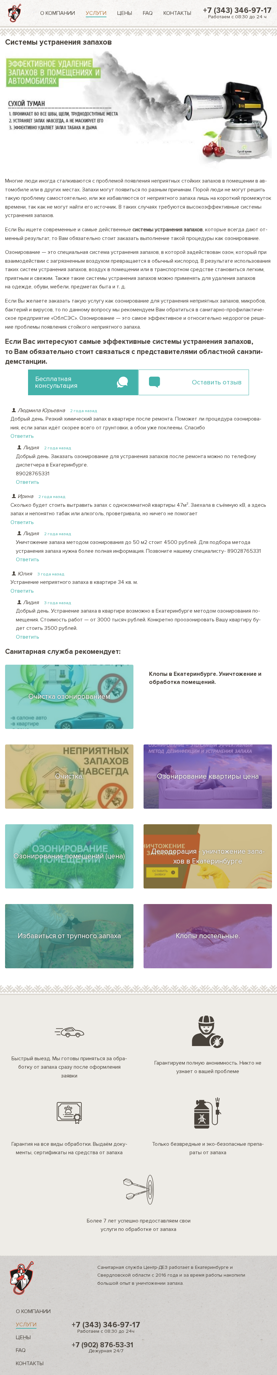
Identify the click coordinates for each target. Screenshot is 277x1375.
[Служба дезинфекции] (14, 13)
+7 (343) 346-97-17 (237, 13)
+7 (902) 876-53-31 (102, 1347)
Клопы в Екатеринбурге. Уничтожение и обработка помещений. (205, 678)
